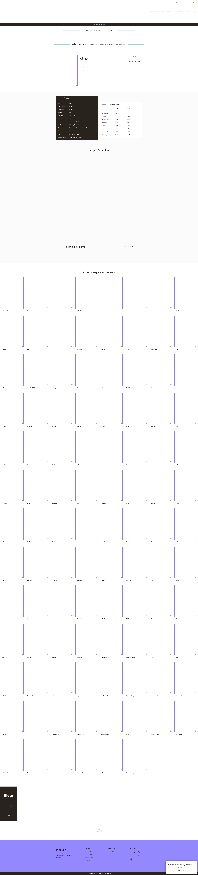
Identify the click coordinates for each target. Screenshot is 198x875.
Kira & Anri (179, 734)
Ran (152, 388)
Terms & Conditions (90, 851)
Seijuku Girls (31, 388)
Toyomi (54, 580)
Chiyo (78, 465)
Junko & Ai (55, 734)
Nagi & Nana (130, 657)
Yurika (103, 465)
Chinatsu (30, 311)
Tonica (29, 349)
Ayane (54, 426)
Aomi (128, 542)
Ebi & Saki (154, 696)
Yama (128, 349)
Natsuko (154, 311)
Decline (184, 870)
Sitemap (87, 860)
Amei (103, 542)
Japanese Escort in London (31, 11)
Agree (178, 870)
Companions (154, 11)
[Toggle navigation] (148, 11)
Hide (177, 619)
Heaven (61, 850)
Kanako (178, 388)
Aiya (3, 657)
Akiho (29, 542)
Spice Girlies (105, 734)
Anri (28, 734)
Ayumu (79, 426)
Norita (54, 311)
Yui (177, 349)
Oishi (78, 388)
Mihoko (178, 465)
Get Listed (179, 11)
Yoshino (54, 465)
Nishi (128, 619)
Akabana (5, 542)
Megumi (29, 426)
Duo (162, 11)
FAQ (195, 11)
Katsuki (54, 657)
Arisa (177, 580)
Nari (28, 773)
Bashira (79, 349)
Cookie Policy (89, 857)
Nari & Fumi (6, 773)
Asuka (103, 311)
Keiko (177, 426)
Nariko (178, 311)
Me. (3, 388)
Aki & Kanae (6, 696)
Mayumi (54, 503)
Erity (103, 580)
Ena (127, 465)
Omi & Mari (155, 734)
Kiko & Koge (130, 696)
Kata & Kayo (130, 773)
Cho (127, 426)
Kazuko (153, 426)
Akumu (79, 542)
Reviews (169, 11)
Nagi (152, 657)
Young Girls (105, 657)
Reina (29, 465)
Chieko (178, 542)
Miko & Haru (81, 734)
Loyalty (188, 11)
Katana (128, 580)
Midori (153, 503)
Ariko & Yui (105, 696)
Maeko (103, 619)
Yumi (4, 734)
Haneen (79, 580)
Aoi (3, 465)
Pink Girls (129, 734)
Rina (127, 503)
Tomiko (29, 580)
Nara (53, 349)
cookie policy (182, 867)
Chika (103, 349)
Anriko (54, 542)
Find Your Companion (93, 30)
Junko (29, 503)
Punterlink (99, 831)
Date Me (134, 56)
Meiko (4, 580)
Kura (152, 619)
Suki (127, 311)
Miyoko (4, 349)
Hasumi (79, 619)
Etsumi (54, 619)
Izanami (153, 465)
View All (9, 815)
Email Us (112, 851)
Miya (53, 696)
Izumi (103, 426)
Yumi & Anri (180, 696)
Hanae (4, 619)
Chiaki (79, 311)
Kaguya (29, 657)
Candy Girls (56, 388)
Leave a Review (134, 61)
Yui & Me (154, 349)
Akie (78, 503)
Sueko (29, 619)
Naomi (103, 388)
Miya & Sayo (31, 696)
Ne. (152, 580)
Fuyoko (103, 503)
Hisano (4, 503)
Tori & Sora (130, 388)
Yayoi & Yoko (81, 773)
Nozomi (5, 311)
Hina (4, 426)
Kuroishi (79, 657)
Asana (153, 542)
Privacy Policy (89, 854)
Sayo (78, 696)
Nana (177, 657)
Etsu (177, 503)
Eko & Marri (105, 773)
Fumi (53, 773)
